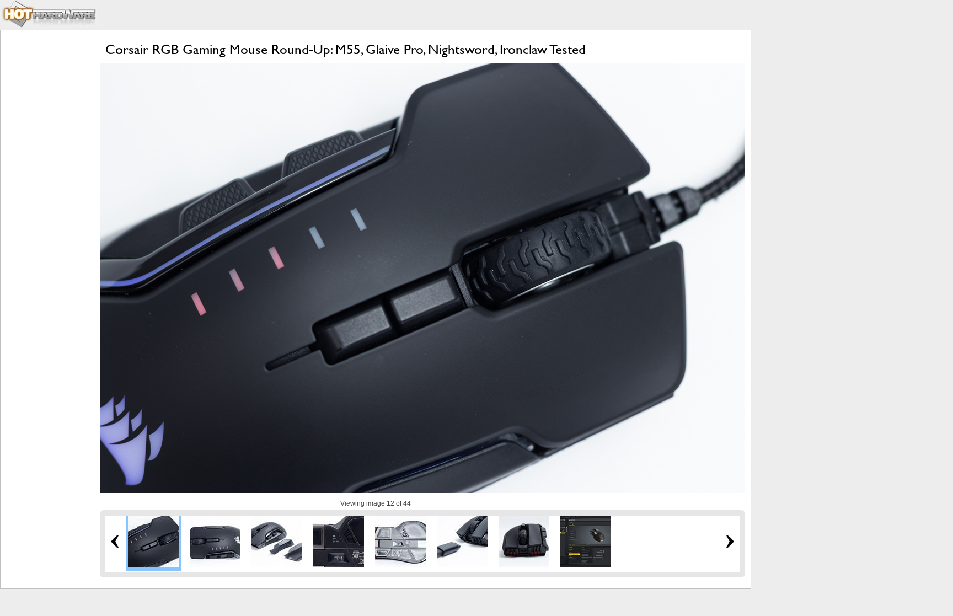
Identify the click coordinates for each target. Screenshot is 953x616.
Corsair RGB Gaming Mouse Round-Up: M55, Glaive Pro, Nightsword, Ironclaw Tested (345, 49)
